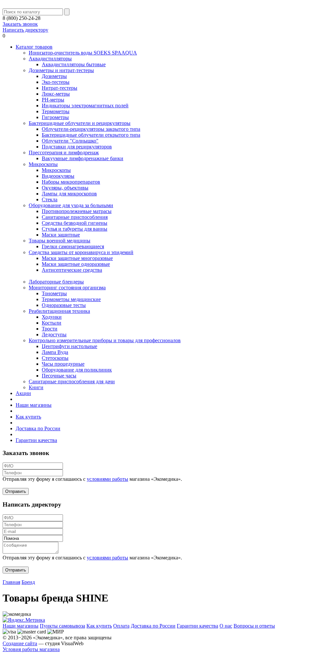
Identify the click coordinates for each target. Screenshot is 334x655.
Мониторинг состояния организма (67, 287)
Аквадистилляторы (50, 58)
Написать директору (25, 30)
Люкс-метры (56, 94)
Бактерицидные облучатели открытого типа (91, 135)
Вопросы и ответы (254, 626)
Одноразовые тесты (64, 305)
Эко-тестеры (55, 82)
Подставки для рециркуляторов (77, 146)
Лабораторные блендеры (56, 281)
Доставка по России (38, 428)
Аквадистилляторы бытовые (74, 64)
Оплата (121, 626)
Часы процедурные (63, 364)
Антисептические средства (72, 270)
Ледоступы (54, 334)
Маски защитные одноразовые (76, 264)
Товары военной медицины (59, 240)
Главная (11, 582)
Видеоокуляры (58, 176)
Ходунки (52, 317)
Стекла (49, 199)
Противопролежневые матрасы (77, 211)
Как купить (28, 416)
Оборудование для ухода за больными (71, 205)
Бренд (28, 582)
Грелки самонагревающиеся (73, 246)
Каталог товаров (34, 47)
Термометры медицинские (71, 299)
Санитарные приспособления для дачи (72, 381)
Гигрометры (55, 117)
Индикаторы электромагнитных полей (85, 105)
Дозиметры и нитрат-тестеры (61, 70)
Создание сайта (20, 643)
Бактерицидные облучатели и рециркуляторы (79, 123)
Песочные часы (59, 375)
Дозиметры (54, 76)
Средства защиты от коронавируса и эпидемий (81, 252)
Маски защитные (61, 234)
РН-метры (53, 99)
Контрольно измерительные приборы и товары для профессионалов (105, 340)
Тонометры (54, 293)
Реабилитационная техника (59, 311)
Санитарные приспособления (75, 217)
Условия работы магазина (31, 649)
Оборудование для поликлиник (77, 370)
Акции (23, 393)
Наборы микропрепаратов (71, 182)
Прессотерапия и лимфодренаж (64, 152)
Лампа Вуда (55, 352)
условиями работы (107, 479)
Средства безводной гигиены (74, 223)
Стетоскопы (55, 358)
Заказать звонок (20, 24)
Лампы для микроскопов (69, 193)
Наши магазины (34, 405)
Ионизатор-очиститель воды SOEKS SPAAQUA (83, 52)
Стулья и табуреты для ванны (74, 229)
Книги (36, 387)
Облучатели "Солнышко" (70, 141)
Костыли (51, 323)
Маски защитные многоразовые (77, 258)
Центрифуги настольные (69, 346)
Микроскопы (43, 164)
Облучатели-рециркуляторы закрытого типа (91, 129)
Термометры (55, 111)
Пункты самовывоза (62, 626)
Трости (49, 328)
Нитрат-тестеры (59, 88)
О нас (226, 626)
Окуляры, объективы (65, 187)
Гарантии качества (36, 440)
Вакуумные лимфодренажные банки (82, 158)
